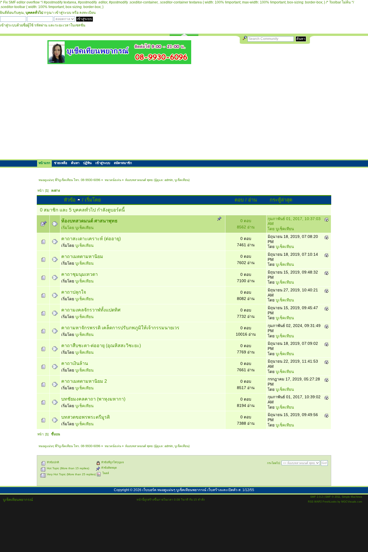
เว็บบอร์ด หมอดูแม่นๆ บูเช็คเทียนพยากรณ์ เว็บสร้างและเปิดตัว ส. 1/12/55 (198, 490)
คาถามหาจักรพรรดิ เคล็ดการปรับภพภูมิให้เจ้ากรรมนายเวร (120, 327)
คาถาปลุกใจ (73, 292)
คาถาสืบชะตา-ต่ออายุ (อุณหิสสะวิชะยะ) (101, 345)
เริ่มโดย (93, 200)
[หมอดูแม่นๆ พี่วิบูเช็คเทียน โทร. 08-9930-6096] (119, 62)
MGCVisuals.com (351, 501)
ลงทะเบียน (87, 13)
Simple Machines (352, 496)
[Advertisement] (184, 111)
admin (168, 180)
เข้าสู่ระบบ (63, 13)
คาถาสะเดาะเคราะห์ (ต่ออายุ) (91, 238)
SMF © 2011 (332, 496)
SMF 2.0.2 (316, 496)
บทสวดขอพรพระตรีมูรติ (85, 417)
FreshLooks (330, 501)
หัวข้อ (70, 200)
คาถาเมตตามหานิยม (82, 256)
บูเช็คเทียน (182, 180)
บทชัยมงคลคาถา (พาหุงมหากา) (93, 399)
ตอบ (239, 200)
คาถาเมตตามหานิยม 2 (84, 381)
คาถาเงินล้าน (74, 363)
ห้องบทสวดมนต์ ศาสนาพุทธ (89, 220)
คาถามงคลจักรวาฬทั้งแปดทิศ (90, 309)
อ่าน (252, 200)
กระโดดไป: (274, 463)
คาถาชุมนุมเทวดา (79, 274)
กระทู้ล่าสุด (281, 200)
